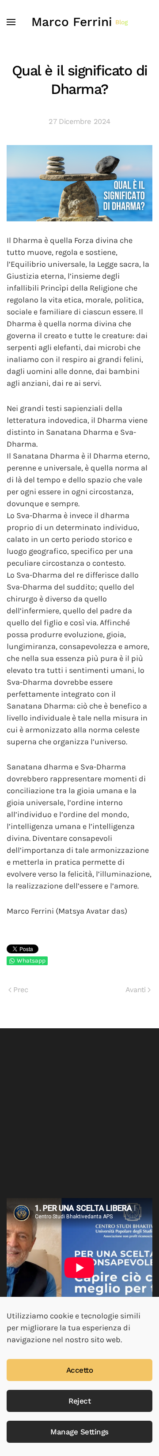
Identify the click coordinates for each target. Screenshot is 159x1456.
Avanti (135, 990)
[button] (11, 22)
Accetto (79, 1370)
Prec (20, 990)
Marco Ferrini (79, 22)
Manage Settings (79, 1431)
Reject (79, 1400)
